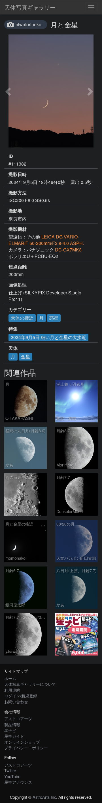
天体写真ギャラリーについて (30, 684)
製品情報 (12, 724)
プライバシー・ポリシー (26, 747)
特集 (13, 329)
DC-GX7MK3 (68, 249)
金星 (25, 356)
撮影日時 (17, 174)
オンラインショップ (22, 742)
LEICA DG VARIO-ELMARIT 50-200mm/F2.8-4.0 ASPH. (46, 239)
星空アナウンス (18, 782)
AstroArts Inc (44, 797)
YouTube (12, 776)
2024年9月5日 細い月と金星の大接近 (48, 337)
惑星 (53, 317)
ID (10, 156)
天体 (13, 348)
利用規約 (12, 690)
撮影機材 (17, 229)
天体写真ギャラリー (30, 7)
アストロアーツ (18, 718)
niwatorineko (28, 24)
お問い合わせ (16, 701)
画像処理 (17, 285)
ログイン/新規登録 (20, 695)
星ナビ (10, 730)
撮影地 (15, 211)
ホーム (10, 678)
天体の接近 (22, 317)
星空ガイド (14, 736)
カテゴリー (19, 309)
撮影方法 (17, 193)
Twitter (10, 770)
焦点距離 (17, 267)
